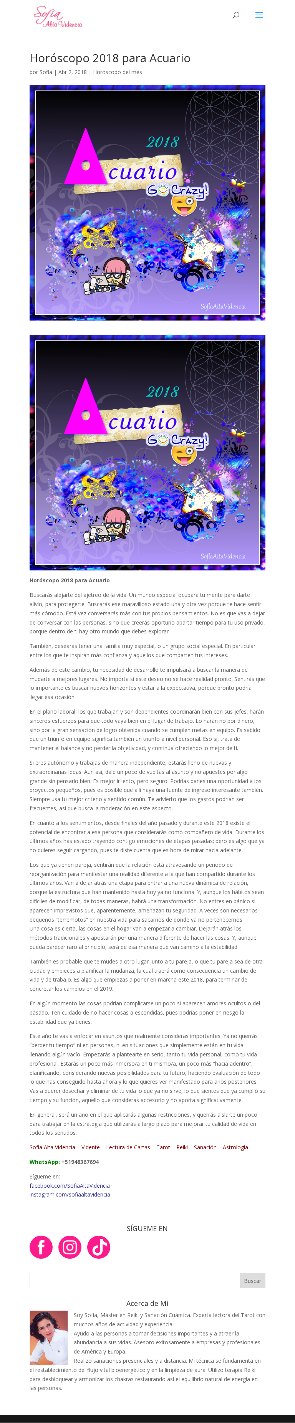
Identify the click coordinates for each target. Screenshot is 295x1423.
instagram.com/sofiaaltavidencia (70, 1194)
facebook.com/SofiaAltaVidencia (70, 1185)
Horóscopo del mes (117, 72)
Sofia (46, 72)
